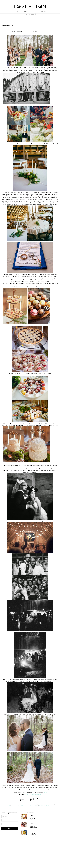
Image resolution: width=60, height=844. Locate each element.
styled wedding (29, 805)
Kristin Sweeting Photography (33, 794)
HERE (45, 792)
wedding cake (48, 805)
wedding (41, 805)
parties (22, 804)
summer (36, 805)
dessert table (34, 804)
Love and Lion (30, 6)
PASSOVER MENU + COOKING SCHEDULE (33, 833)
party (12, 805)
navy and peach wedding (47, 804)
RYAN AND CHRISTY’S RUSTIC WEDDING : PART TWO (30, 31)
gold (39, 804)
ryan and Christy (19, 805)
